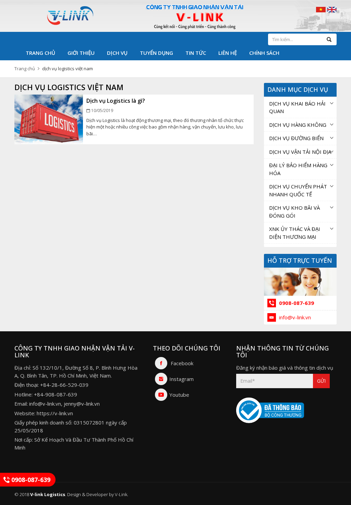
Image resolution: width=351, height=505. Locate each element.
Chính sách (264, 52)
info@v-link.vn (294, 317)
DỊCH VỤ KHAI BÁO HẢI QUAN (297, 107)
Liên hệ (227, 52)
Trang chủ (40, 52)
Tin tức (195, 52)
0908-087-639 (296, 302)
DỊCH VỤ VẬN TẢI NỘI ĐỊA (300, 151)
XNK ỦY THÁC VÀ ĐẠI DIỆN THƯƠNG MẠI (294, 232)
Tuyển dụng (156, 52)
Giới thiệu (81, 52)
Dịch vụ (117, 52)
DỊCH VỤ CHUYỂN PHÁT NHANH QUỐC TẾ (298, 190)
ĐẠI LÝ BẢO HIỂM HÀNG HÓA (298, 169)
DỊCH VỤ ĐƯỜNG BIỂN (296, 138)
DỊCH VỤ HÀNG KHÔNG (297, 124)
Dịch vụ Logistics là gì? (115, 100)
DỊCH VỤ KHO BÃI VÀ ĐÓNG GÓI (294, 211)
